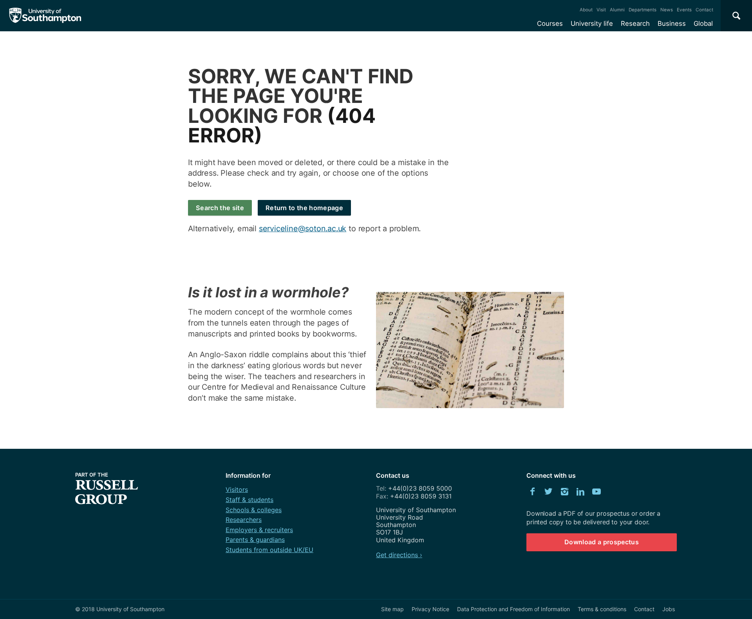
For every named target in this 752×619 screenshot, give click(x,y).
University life (592, 23)
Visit (601, 10)
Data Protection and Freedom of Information (513, 609)
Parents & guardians (255, 539)
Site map (392, 609)
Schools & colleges (254, 510)
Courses (550, 23)
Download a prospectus (601, 542)
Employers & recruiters (259, 530)
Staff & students (249, 500)
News (666, 10)
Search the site (220, 208)
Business (672, 23)
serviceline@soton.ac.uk (302, 228)
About (586, 10)
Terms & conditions (602, 609)
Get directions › (399, 555)
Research (635, 23)
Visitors (237, 489)
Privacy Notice (430, 609)
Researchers (244, 520)
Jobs (668, 609)
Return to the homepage (304, 208)
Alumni (617, 10)
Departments (642, 10)
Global (703, 23)
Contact (704, 10)
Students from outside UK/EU (269, 550)
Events (684, 10)
